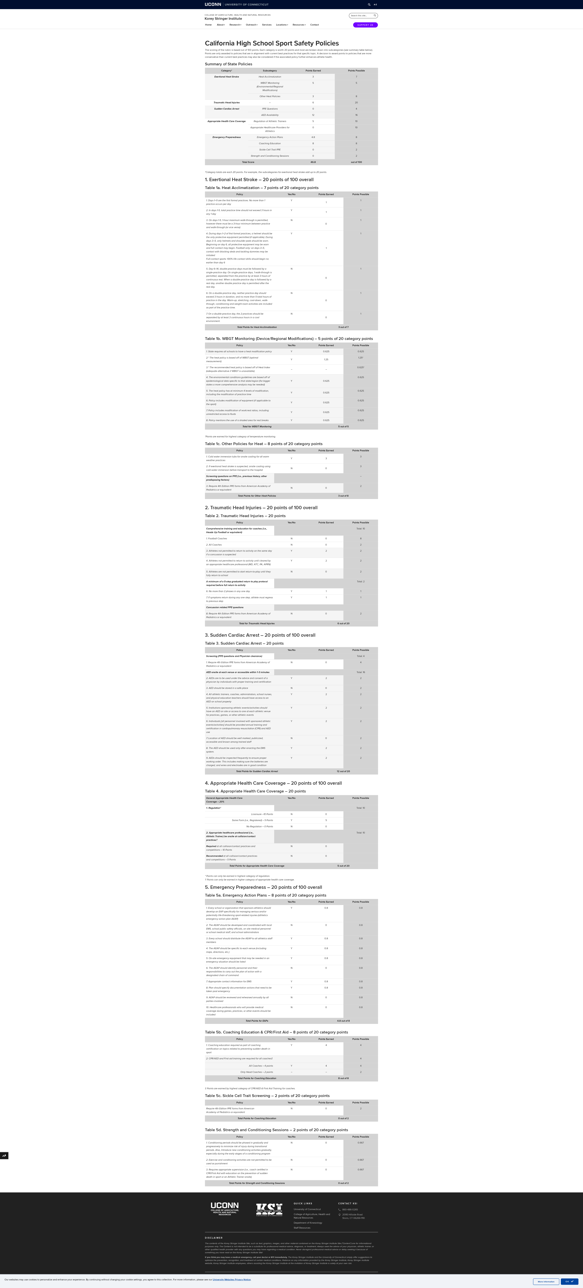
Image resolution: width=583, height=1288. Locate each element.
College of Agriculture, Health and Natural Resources (238, 15)
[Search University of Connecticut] (369, 4)
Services (267, 24)
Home (208, 24)
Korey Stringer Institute (223, 18)
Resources (298, 24)
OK (568, 1281)
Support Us (365, 25)
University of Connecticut (307, 1209)
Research (235, 24)
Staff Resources (302, 1227)
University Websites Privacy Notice (232, 1279)
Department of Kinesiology (308, 1222)
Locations (281, 24)
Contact (314, 24)
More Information (546, 1281)
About (220, 24)
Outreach (251, 24)
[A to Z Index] (375, 4)
